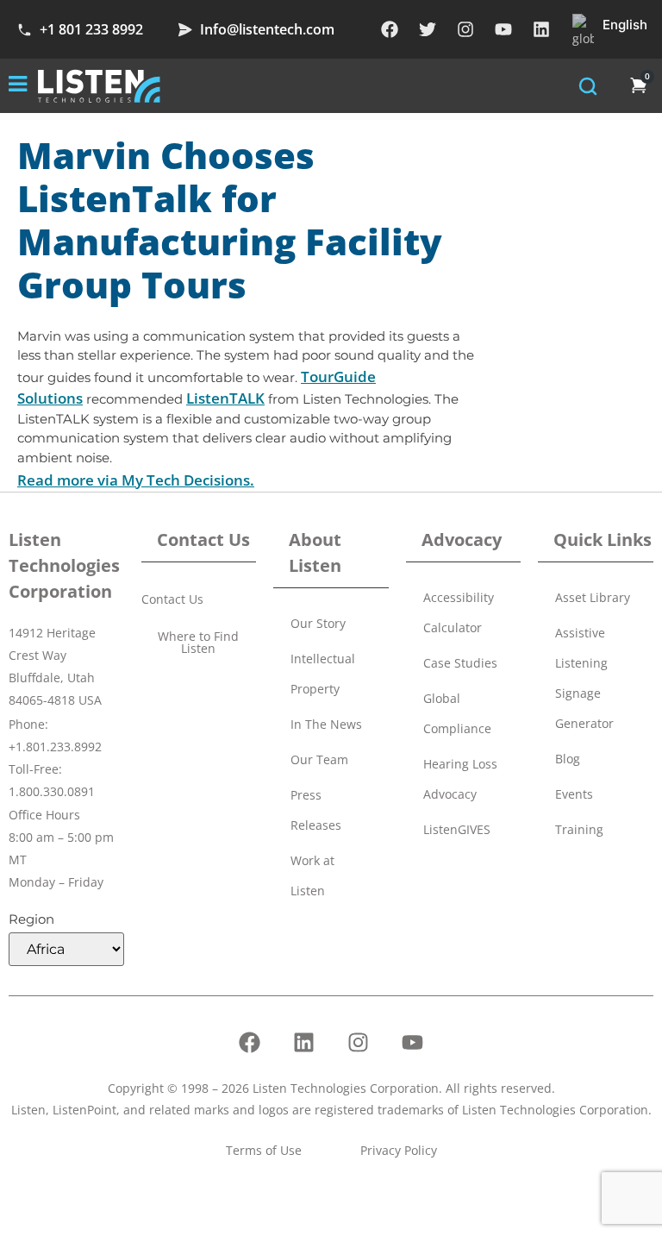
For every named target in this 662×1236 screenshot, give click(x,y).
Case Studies (460, 663)
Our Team (319, 759)
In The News (326, 724)
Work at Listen (312, 875)
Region (31, 919)
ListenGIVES (456, 829)
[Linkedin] (541, 29)
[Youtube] (503, 29)
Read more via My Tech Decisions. (135, 480)
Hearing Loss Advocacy (460, 779)
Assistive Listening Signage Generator (584, 677)
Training (579, 829)
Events (574, 794)
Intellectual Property (322, 673)
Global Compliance (457, 713)
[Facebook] (389, 29)
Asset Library (592, 597)
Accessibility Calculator (458, 612)
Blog (567, 758)
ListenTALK (225, 398)
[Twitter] (427, 29)
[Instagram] (465, 29)
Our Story (318, 623)
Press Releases (315, 810)
